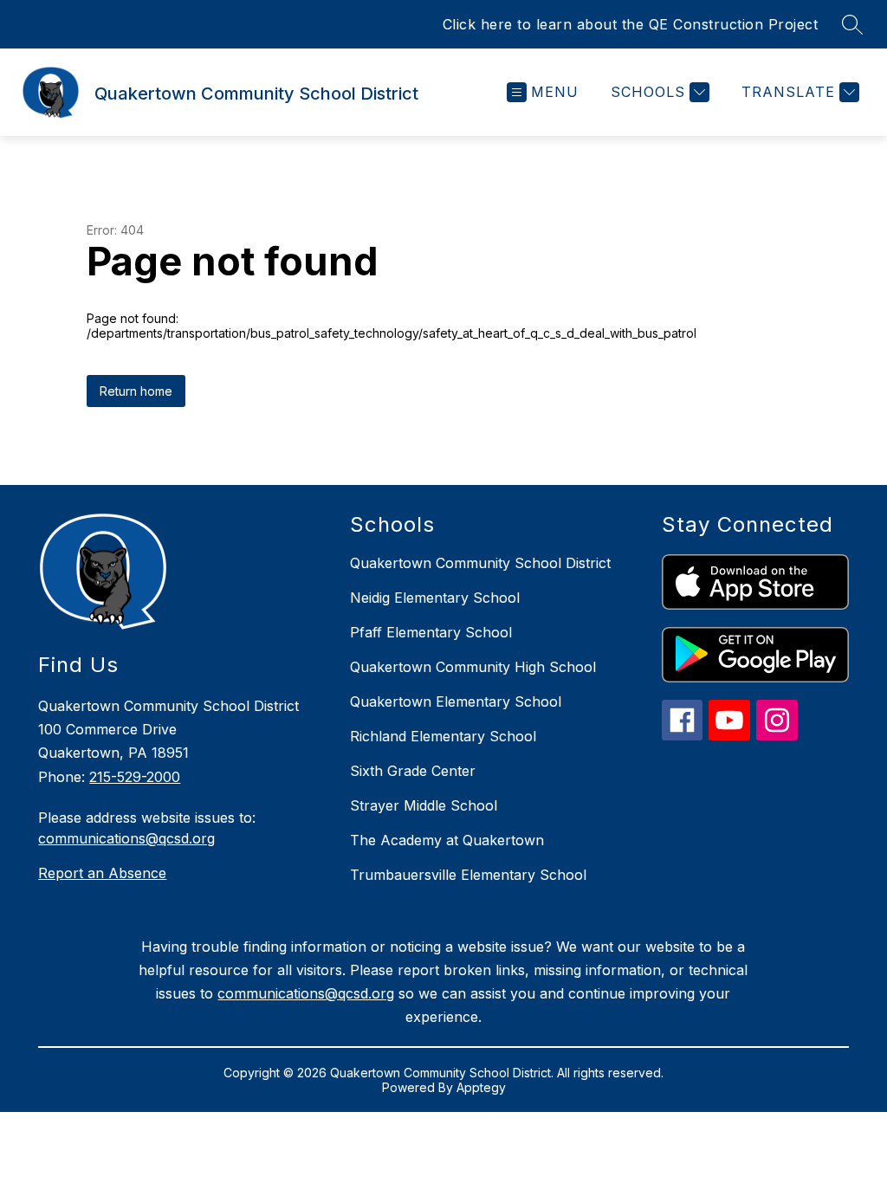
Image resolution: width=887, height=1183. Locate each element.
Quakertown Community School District (480, 563)
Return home (136, 391)
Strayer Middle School (423, 805)
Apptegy (481, 1087)
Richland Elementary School (443, 736)
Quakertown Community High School (473, 667)
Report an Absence (102, 873)
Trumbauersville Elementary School (468, 874)
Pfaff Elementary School (431, 632)
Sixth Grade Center (413, 770)
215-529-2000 (134, 776)
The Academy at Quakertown (447, 840)
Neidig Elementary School (435, 597)
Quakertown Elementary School (455, 701)
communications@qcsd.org (126, 838)
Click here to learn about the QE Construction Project (631, 24)
